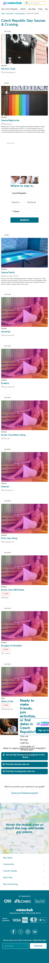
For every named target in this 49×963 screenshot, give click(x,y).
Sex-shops (7, 397)
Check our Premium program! (24, 793)
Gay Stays (7, 857)
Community (8, 864)
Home (3, 13)
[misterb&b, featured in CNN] (7, 901)
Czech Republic (20, 13)
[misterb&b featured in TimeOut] (39, 901)
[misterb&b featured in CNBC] (22, 901)
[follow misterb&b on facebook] (14, 931)
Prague (4, 66)
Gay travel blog (10, 884)
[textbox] (24, 193)
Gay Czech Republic (9, 9)
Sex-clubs (7, 31)
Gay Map (32, 9)
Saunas (6, 83)
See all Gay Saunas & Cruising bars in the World (25, 755)
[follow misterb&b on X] (21, 931)
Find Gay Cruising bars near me (20, 771)
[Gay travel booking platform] (24, 909)
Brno (3, 698)
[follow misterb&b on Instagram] (28, 931)
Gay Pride (7, 877)
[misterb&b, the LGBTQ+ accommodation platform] (12, 3)
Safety (23, 9)
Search (24, 220)
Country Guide (10, 870)
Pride (40, 9)
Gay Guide (9, 13)
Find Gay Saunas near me (17, 764)
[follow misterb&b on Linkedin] (35, 931)
